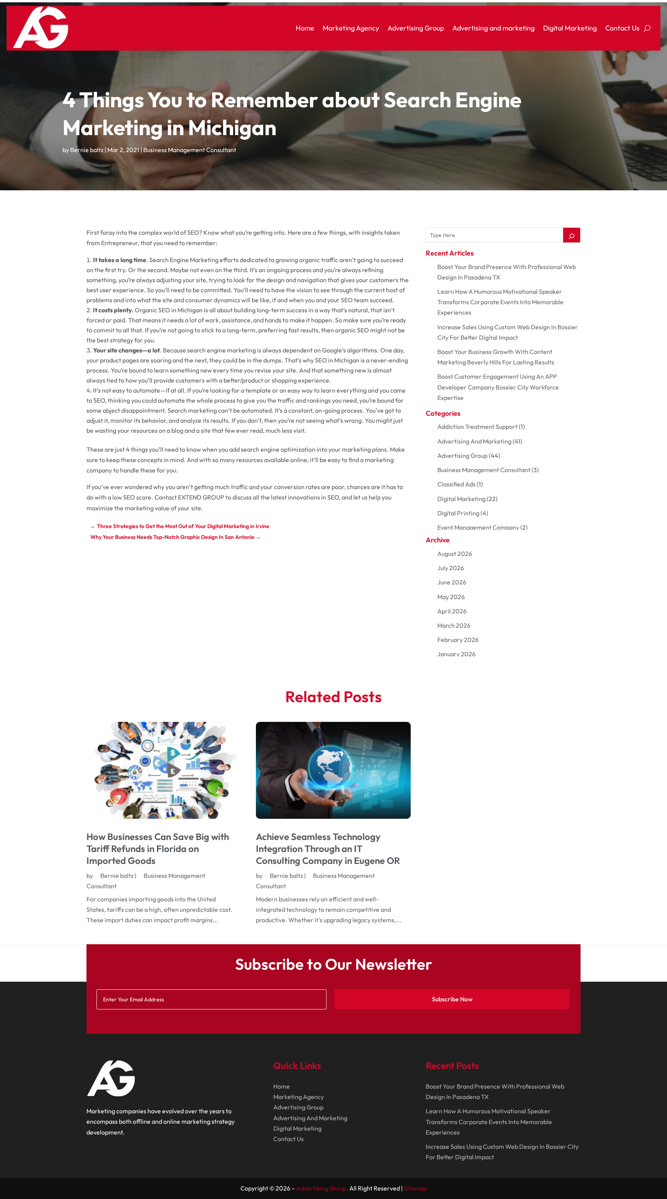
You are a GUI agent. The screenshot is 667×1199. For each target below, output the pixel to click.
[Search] (572, 235)
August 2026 (454, 553)
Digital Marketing (570, 28)
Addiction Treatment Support (477, 426)
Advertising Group (416, 28)
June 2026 (451, 582)
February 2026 (458, 640)
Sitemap (415, 1188)
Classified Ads (456, 484)
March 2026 (454, 625)
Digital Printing (458, 513)
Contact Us (622, 28)
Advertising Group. (322, 1188)
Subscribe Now (452, 999)
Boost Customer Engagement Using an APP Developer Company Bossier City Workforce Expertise (498, 387)
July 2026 (450, 568)
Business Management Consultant (189, 150)
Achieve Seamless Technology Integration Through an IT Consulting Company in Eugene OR (328, 848)
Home (305, 28)
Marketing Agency (351, 28)
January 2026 (456, 654)
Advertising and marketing (493, 28)
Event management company (478, 527)
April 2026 (452, 611)
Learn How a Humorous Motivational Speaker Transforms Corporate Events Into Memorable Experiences (500, 302)
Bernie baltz (86, 150)
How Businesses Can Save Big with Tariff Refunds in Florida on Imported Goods (157, 848)
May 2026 (451, 597)
